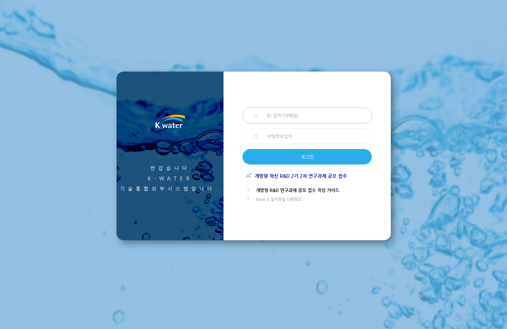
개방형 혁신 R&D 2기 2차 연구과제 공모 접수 (301, 176)
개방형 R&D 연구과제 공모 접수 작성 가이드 (297, 190)
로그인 (307, 156)
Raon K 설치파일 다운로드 (279, 199)
